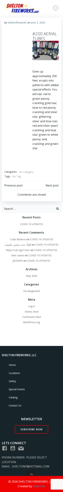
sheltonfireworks (17, 22)
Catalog (13, 397)
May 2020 (31, 275)
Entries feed (31, 311)
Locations (14, 373)
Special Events (17, 389)
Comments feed (31, 317)
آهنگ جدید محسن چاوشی (18, 244)
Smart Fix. (39, 486)
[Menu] (56, 8)
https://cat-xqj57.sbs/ (18, 250)
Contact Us (15, 405)
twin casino (17, 255)
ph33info (18, 260)
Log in (31, 306)
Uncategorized (31, 291)
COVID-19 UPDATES (31, 224)
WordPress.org (31, 322)
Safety (12, 381)
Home (12, 365)
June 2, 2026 (38, 22)
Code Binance (18, 239)
